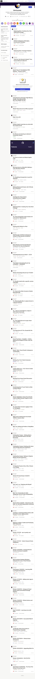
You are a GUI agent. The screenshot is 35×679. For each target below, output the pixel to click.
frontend (24, 110)
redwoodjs (14, 189)
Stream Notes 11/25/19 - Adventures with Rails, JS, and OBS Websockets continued (23, 503)
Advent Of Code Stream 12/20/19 (21, 475)
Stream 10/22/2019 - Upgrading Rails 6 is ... (23, 649)
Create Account (22, 89)
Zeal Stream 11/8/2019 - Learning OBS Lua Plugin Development (22, 570)
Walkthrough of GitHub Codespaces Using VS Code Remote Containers (22, 235)
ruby (14, 265)
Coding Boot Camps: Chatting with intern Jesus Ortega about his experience (23, 447)
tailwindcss (21, 219)
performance (24, 101)
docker (25, 189)
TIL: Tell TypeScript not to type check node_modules (22, 321)
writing (22, 468)
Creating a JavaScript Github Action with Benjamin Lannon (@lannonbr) (23, 513)
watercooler (15, 439)
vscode (17, 237)
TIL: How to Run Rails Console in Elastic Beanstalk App (23, 292)
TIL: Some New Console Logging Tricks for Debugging (23, 407)
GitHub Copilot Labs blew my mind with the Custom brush (23, 125)
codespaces (21, 43)
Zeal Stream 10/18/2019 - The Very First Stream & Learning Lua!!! (23, 667)
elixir (14, 33)
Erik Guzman (15, 38)
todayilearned (15, 219)
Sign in (27, 91)
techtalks (14, 361)
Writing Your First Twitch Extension (22, 360)
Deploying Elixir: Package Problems (22, 50)
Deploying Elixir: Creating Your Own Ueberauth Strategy (23, 31)
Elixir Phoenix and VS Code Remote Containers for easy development (22, 245)
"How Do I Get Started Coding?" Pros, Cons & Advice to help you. (23, 60)
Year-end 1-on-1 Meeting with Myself (22, 484)
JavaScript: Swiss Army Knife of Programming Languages (21, 629)
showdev (14, 371)
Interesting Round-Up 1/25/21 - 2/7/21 (22, 254)
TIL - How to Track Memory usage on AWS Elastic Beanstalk (22, 311)
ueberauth (24, 33)
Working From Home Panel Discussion (22, 378)
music (16, 389)
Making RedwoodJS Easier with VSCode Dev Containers (23, 187)
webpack (16, 495)
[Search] (4, 1)
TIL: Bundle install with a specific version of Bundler (23, 282)
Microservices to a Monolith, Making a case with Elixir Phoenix (22, 168)
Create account (31, 1)
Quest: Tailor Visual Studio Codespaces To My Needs (23, 351)
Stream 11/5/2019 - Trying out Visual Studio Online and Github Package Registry (22, 590)
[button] (2, 23)
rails (20, 265)
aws (18, 313)
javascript (17, 110)
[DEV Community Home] (1, 1)
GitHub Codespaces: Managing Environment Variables (21, 41)
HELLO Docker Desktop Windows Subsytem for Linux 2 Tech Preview (22, 560)
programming (21, 52)
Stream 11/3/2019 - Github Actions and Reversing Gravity (22, 601)
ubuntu (17, 419)
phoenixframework (21, 72)
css (18, 219)
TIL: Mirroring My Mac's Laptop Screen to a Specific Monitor (23, 301)
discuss (14, 136)
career (22, 439)
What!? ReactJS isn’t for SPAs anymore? (23, 108)
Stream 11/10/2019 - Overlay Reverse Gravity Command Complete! (22, 550)
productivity (23, 247)
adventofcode (15, 477)
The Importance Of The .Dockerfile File (22, 330)
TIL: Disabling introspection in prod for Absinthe (22, 178)
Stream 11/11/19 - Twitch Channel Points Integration (23, 541)
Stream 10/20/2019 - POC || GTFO (21, 658)
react (21, 110)
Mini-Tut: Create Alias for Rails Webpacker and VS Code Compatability (23, 493)
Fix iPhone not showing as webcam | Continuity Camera (22, 134)
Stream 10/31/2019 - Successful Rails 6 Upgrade (23, 619)
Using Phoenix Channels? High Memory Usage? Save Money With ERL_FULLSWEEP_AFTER (23, 99)
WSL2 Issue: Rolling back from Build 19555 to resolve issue (22, 417)
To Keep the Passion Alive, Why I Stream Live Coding (23, 466)
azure (17, 399)
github (15, 43)
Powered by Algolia (20, 1)
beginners (19, 439)
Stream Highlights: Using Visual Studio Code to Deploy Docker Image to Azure (22, 397)
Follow (30, 7)
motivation (19, 468)
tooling (22, 160)
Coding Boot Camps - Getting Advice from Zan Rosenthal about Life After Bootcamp (22, 436)
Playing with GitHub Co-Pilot (20, 226)
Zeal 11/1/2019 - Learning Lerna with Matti (22, 611)
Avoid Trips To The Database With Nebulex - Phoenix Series (21, 70)
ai (19, 160)
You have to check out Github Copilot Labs (22, 158)
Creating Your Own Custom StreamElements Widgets (20, 197)
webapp (21, 631)
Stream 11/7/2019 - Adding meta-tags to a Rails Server (23, 580)
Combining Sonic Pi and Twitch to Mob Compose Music (22, 387)
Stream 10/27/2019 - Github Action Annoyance (22, 639)
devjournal (20, 505)
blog (22, 525)
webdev (17, 52)
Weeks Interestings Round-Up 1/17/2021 (23, 272)
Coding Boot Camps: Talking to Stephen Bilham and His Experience (23, 456)
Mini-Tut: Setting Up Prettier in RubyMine (23, 426)
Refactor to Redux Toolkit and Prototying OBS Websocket (23, 523)
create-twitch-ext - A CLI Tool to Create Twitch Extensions (23, 369)
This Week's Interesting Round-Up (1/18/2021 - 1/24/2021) (21, 263)
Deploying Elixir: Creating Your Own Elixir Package (23, 207)
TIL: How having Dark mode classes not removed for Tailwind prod (23, 217)
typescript (19, 323)
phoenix (17, 33)
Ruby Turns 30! (17, 117)
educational (25, 631)
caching (26, 72)
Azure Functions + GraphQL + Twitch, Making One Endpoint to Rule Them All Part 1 (22, 340)
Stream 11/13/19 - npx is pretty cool (22, 532)
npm (17, 371)
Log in (26, 1)
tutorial (20, 33)
